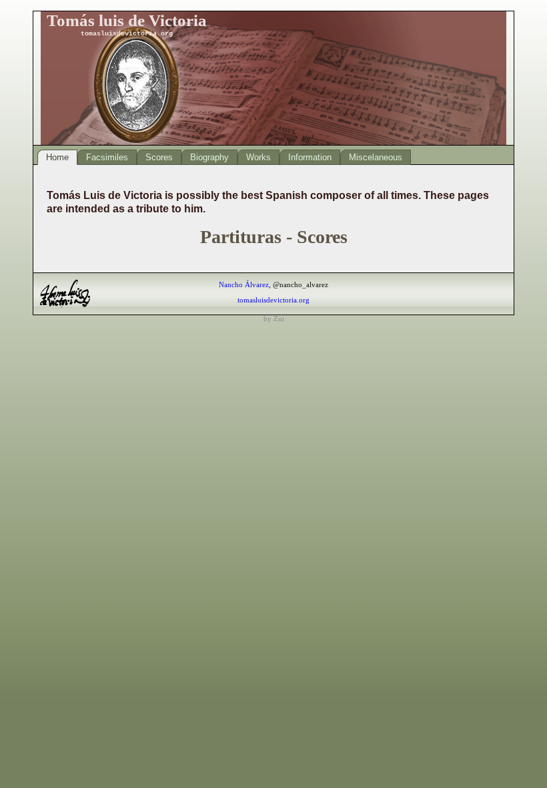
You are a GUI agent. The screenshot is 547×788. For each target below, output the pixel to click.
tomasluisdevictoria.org (273, 300)
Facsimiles (107, 157)
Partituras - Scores (274, 236)
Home (57, 157)
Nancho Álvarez (244, 284)
